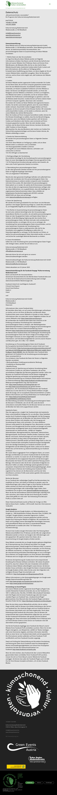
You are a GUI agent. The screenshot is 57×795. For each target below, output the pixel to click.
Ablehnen (39, 782)
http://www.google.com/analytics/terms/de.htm (24, 581)
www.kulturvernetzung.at (14, 37)
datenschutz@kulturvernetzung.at (20, 197)
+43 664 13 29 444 (11, 722)
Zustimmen (29, 782)
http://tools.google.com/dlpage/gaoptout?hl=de (28, 574)
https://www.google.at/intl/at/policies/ (21, 583)
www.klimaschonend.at (13, 35)
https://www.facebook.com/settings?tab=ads (23, 384)
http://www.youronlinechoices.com (20, 386)
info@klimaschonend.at (12, 730)
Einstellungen (5, 790)
